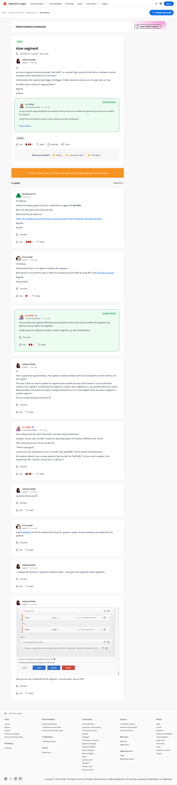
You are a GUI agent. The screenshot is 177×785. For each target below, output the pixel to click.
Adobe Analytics (31, 12)
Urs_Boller (29, 104)
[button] (161, 12)
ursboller (26, 532)
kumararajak (27, 257)
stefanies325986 (29, 59)
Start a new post (86, 173)
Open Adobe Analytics (149, 26)
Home (4, 12)
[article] (67, 218)
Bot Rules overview (105, 272)
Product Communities (16, 12)
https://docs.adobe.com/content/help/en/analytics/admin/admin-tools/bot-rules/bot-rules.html (59, 218)
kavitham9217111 (29, 194)
